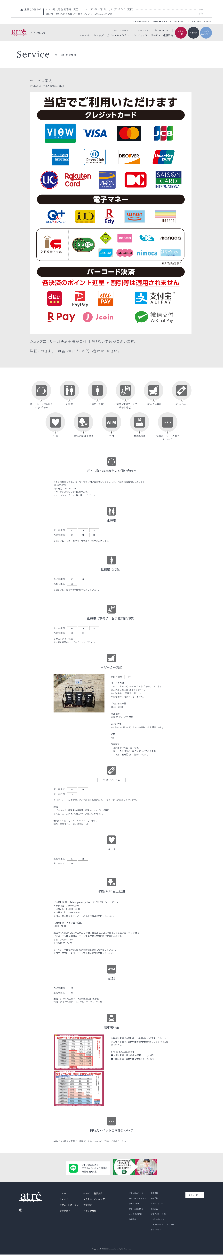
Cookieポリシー (157, 1219)
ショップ (99, 35)
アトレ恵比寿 (38, 32)
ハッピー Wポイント (162, 21)
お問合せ (208, 21)
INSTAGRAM (20, 1210)
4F (83, 579)
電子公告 (154, 1208)
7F (94, 535)
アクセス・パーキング (122, 30)
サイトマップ (156, 1229)
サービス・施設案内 (162, 35)
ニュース (64, 1193)
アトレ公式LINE (136, 1208)
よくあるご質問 (194, 21)
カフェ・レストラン (118, 35)
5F (83, 530)
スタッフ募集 (142, 30)
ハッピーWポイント (206, 32)
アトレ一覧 (181, 32)
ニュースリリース (158, 1203)
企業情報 (154, 1193)
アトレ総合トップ (141, 21)
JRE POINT (179, 21)
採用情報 (154, 1198)
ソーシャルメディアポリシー (162, 1224)
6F (94, 530)
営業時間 (193, 32)
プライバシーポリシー (160, 1214)
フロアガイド (140, 35)
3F (72, 530)
